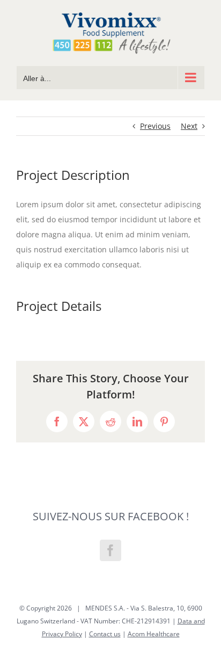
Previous (155, 126)
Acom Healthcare (154, 633)
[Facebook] (110, 550)
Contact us (105, 633)
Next (189, 126)
